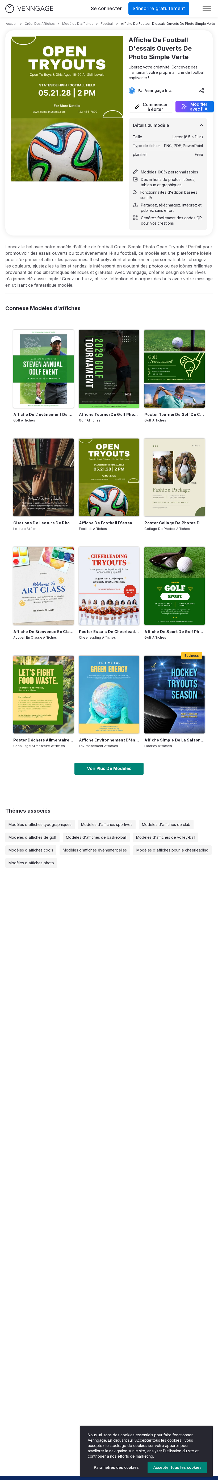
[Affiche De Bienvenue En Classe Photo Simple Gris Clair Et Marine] (43, 586)
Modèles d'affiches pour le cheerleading (172, 850)
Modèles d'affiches (77, 24)
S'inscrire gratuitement (159, 8)
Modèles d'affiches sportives (106, 824)
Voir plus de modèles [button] (109, 768)
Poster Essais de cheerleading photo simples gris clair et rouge (109, 631)
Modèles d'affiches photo (31, 863)
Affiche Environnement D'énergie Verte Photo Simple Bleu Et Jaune (109, 740)
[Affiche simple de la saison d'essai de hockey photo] (174, 694)
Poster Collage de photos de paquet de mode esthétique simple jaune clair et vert (174, 523)
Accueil (11, 24)
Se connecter (106, 8)
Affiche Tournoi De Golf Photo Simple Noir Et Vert (109, 414)
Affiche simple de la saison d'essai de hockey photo (174, 740)
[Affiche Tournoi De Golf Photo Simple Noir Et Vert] (109, 369)
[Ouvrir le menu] (207, 8)
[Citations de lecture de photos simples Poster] (43, 477)
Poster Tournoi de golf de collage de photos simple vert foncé (174, 414)
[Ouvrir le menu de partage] (201, 90)
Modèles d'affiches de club (166, 824)
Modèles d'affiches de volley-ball (165, 837)
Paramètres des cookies (116, 1467)
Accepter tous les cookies (177, 1467)
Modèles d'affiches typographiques (40, 824)
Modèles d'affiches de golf (32, 837)
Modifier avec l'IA (199, 107)
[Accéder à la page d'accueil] (29, 8)
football (107, 24)
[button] (151, 106)
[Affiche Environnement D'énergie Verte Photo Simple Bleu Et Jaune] (109, 694)
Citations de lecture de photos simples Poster (43, 523)
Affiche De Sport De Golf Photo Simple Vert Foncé (174, 631)
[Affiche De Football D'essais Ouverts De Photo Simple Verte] (109, 477)
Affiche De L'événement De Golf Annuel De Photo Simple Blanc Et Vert (43, 414)
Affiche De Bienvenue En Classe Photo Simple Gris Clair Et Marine (43, 631)
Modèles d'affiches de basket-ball (96, 837)
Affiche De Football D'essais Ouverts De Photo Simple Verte (109, 523)
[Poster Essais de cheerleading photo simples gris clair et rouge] (109, 586)
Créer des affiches (40, 24)
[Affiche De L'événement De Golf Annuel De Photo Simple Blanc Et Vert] (43, 369)
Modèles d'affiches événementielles (95, 850)
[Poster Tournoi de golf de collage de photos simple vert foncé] (174, 369)
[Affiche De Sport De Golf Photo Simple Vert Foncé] (174, 586)
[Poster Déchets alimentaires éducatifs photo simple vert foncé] (43, 694)
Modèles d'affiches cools (31, 850)
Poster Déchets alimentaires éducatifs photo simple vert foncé (43, 740)
